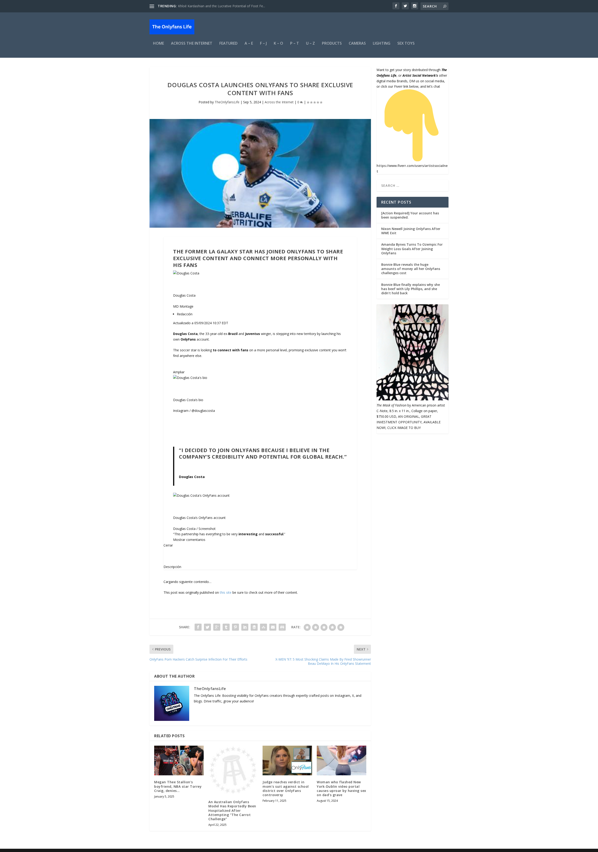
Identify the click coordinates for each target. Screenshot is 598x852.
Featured (228, 43)
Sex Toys (406, 43)
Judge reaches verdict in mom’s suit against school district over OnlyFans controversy (286, 788)
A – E (249, 43)
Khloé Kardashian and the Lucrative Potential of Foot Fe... (221, 6)
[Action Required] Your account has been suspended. (410, 215)
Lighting (381, 43)
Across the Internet (191, 43)
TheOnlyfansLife (227, 102)
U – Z (310, 43)
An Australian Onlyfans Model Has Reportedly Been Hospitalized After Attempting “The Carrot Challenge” (232, 810)
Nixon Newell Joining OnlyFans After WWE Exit (410, 230)
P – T (294, 43)
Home (158, 43)
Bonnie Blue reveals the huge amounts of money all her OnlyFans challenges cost (410, 268)
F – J (263, 43)
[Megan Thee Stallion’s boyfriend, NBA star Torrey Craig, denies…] (179, 760)
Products (332, 43)
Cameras (357, 43)
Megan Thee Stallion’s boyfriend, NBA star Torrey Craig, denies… (178, 786)
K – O (278, 43)
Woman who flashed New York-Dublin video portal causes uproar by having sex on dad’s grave (341, 788)
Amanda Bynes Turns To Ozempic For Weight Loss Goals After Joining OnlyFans (412, 248)
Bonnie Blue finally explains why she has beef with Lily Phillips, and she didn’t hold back (410, 288)
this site (225, 592)
